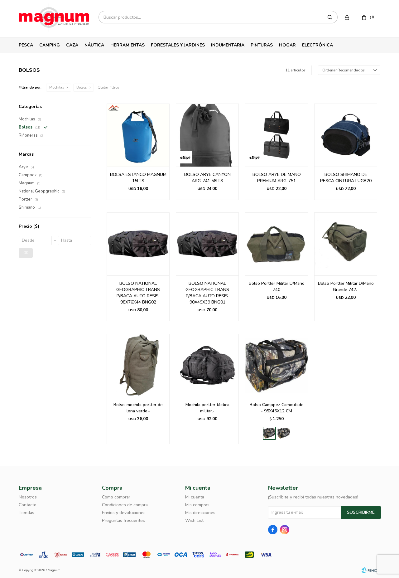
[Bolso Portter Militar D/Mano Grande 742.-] (345, 243)
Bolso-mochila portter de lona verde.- (138, 408)
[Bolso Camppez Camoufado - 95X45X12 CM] (276, 365)
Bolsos (81, 87)
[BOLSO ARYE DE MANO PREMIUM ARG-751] (276, 135)
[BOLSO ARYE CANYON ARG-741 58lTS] (207, 135)
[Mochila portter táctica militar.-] (207, 365)
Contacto (27, 505)
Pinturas (262, 45)
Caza (72, 45)
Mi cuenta (194, 497)
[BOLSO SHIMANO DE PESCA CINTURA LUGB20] (345, 135)
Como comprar (116, 497)
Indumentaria (227, 45)
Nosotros (28, 497)
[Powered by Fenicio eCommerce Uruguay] (371, 570)
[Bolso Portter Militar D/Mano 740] (276, 243)
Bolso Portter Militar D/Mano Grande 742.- (346, 286)
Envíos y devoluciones (124, 513)
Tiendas (26, 513)
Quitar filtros (108, 87)
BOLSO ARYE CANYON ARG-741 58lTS (207, 178)
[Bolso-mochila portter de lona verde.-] (138, 365)
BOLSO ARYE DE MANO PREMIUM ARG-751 (276, 178)
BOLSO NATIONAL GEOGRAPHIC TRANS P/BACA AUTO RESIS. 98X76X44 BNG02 (138, 292)
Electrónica (317, 45)
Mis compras (197, 505)
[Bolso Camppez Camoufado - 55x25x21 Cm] (283, 433)
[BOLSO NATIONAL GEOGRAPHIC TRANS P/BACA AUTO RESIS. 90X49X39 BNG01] (207, 243)
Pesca (26, 45)
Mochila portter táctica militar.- (207, 408)
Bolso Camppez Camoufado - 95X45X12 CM (277, 408)
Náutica (94, 45)
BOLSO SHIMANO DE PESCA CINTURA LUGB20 (346, 178)
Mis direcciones (200, 513)
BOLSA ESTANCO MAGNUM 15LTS (138, 178)
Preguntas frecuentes (123, 520)
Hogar (287, 45)
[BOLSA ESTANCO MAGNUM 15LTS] (138, 135)
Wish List (194, 520)
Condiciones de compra (125, 505)
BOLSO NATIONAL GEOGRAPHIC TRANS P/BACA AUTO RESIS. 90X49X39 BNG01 (207, 292)
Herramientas (127, 45)
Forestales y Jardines (178, 45)
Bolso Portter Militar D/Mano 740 (277, 286)
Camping (49, 45)
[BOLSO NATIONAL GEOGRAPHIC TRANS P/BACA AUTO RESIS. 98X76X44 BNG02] (138, 243)
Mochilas (56, 87)
